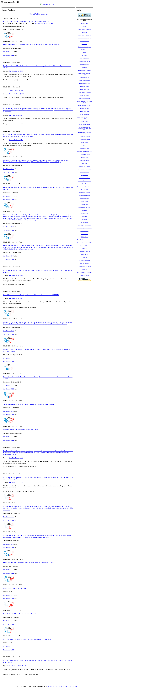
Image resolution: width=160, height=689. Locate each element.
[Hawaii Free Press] (47, 4)
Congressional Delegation (44, 23)
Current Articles (34, 14)
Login (75, 686)
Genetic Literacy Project (84, 61)
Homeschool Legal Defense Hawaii (84, 151)
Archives (44, 14)
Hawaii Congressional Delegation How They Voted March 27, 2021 (26, 21)
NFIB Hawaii (84, 210)
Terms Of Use (53, 686)
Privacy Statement (64, 686)
